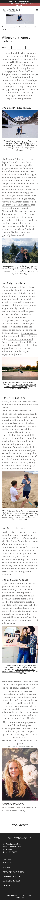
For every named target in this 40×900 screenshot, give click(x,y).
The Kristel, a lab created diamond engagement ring (20, 385)
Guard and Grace (10, 323)
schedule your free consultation (17, 728)
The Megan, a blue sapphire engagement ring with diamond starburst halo (20, 270)
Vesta (18, 320)
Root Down (20, 317)
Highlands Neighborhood (20, 339)
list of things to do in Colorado (22, 684)
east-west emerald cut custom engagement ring (18, 670)
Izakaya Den (8, 320)
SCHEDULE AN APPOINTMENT (19, 2)
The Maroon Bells (11, 159)
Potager (26, 320)
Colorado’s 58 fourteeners (21, 459)
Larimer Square (29, 333)
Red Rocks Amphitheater (18, 541)
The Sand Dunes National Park (17, 410)
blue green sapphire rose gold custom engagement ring (20, 516)
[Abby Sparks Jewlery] (20, 838)
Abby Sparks (15, 27)
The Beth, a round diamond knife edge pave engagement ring (19, 147)
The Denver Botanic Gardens (16, 204)
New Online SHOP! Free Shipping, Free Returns (20, 4)
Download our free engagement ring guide (20, 742)
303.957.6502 (8, 862)
